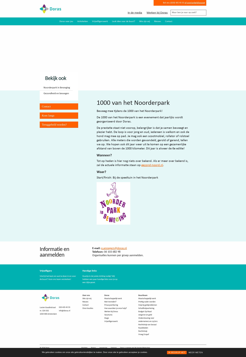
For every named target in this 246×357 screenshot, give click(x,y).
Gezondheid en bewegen (56, 93)
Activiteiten (82, 21)
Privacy (93, 348)
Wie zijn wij (144, 21)
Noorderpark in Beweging (57, 87)
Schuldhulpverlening (146, 308)
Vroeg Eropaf (143, 334)
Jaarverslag (103, 348)
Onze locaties (87, 308)
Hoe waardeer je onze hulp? (115, 308)
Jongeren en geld (145, 315)
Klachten (84, 348)
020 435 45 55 (64, 307)
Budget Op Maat (145, 312)
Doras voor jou (66, 21)
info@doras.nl (64, 311)
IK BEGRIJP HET (176, 352)
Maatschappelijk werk (113, 299)
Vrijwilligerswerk (100, 21)
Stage (106, 318)
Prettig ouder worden (146, 302)
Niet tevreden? (110, 302)
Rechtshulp (142, 331)
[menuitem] (66, 21)
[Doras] (50, 11)
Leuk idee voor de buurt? (123, 21)
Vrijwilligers (46, 271)
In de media (135, 12)
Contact (168, 21)
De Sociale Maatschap (142, 348)
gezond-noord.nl (152, 165)
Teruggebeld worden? (54, 124)
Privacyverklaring (111, 305)
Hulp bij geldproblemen (147, 305)
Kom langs (48, 115)
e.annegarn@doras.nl (114, 248)
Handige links (89, 271)
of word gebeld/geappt (195, 3)
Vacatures (108, 315)
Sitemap (114, 348)
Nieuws (157, 21)
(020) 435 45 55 (177, 3)
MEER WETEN (196, 352)
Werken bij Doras (157, 12)
